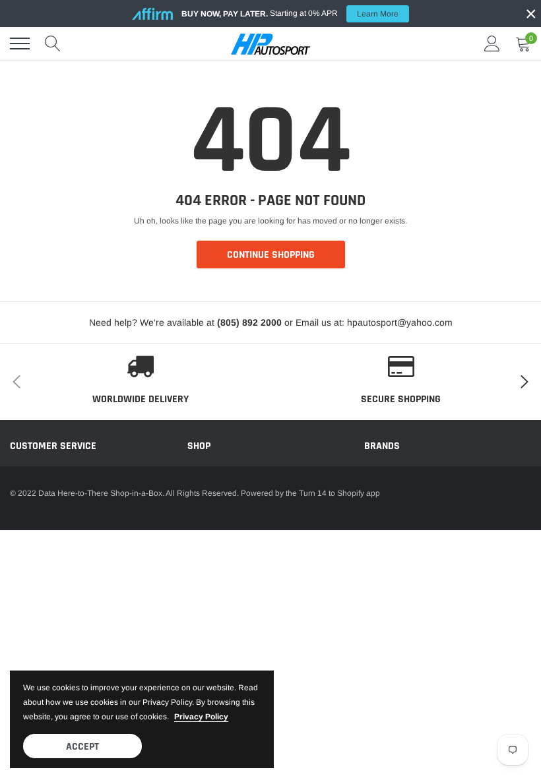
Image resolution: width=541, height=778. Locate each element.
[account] (492, 43)
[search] (53, 43)
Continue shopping (271, 255)
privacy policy (201, 716)
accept (82, 747)
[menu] (20, 43)
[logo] (270, 43)
